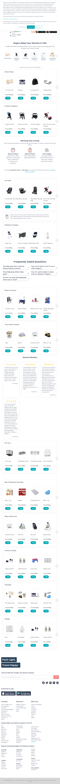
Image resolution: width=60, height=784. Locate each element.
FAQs (2, 719)
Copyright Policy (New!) (39, 780)
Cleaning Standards (36, 704)
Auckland (33, 769)
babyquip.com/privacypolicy (10, 19)
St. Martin (18, 755)
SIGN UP (56, 677)
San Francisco (35, 730)
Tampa (33, 736)
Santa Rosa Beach (36, 731)
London (33, 749)
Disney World (4, 741)
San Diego (34, 728)
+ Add (7, 98)
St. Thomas (19, 756)
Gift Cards (3, 708)
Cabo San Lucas (35, 760)
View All (33, 741)
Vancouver (4, 768)
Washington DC (35, 738)
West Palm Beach (36, 740)
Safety (33, 717)
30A (2, 726)
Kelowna (3, 763)
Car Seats (33, 709)
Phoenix (18, 742)
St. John (18, 753)
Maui (17, 729)
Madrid (33, 750)
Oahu (17, 736)
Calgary (3, 762)
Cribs (32, 706)
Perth (2, 755)
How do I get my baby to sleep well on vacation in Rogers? (42, 273)
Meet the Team (5, 714)
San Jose (18, 761)
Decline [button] (39, 27)
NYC (17, 734)
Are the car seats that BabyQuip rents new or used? (14, 279)
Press (17, 709)
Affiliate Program (20, 704)
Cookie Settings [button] (22, 27)
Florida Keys (19, 726)
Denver (3, 739)
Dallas (2, 737)
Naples (18, 732)
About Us (3, 712)
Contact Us (4, 717)
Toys (32, 716)
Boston (3, 731)
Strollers (33, 708)
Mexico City (34, 763)
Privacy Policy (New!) (28, 780)
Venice (33, 754)
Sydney (3, 756)
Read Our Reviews (6, 716)
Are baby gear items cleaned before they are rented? (13, 267)
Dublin (33, 752)
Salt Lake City (35, 726)
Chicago (3, 736)
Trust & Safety (5, 706)
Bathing (33, 712)
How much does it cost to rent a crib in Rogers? (43, 267)
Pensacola (19, 741)
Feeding (33, 711)
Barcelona (19, 767)
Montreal (3, 765)
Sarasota (33, 733)
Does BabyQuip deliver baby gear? (13, 273)
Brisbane (3, 751)
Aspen (3, 727)
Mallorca (33, 755)
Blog (17, 711)
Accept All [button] (30, 27)
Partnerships (19, 706)
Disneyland (4, 742)
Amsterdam (19, 765)
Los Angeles (19, 727)
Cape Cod (3, 732)
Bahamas (18, 751)
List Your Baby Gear (6, 704)
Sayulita (33, 765)
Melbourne (4, 753)
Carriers (33, 714)
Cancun (33, 761)
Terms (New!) (49, 780)
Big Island (4, 729)
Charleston (4, 734)
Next (57, 87)
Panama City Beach (21, 739)
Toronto (3, 767)
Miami (18, 731)
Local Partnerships (21, 708)
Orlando (18, 737)
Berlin (17, 768)
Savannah (33, 735)
